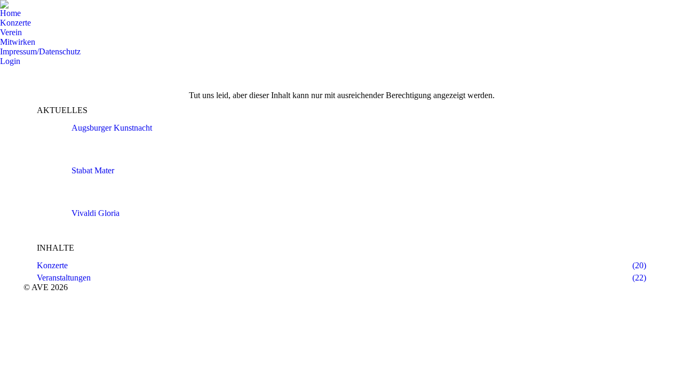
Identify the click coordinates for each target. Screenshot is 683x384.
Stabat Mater (93, 170)
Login (10, 61)
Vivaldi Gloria (96, 213)
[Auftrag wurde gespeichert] (50, 139)
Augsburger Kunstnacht (112, 127)
